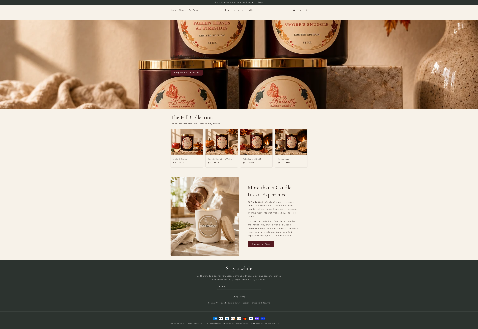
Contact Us (213, 303)
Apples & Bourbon (180, 159)
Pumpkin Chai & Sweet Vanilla (220, 159)
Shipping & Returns (261, 303)
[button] (182, 10)
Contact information (272, 323)
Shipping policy (257, 323)
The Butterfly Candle (185, 323)
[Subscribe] (258, 287)
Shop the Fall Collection (186, 72)
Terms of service (242, 323)
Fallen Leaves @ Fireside (252, 159)
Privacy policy (228, 323)
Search (246, 303)
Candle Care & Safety (230, 303)
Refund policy (215, 323)
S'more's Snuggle (284, 159)
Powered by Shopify (200, 323)
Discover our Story (260, 244)
